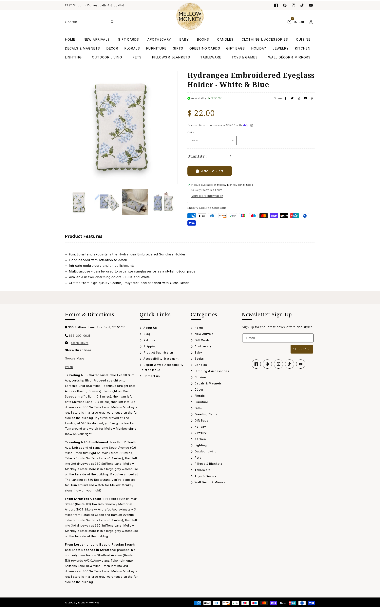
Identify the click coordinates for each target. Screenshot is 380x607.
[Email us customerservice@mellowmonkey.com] (305, 98)
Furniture (201, 402)
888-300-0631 (79, 335)
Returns (149, 340)
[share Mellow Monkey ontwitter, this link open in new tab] (292, 98)
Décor (198, 389)
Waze (69, 367)
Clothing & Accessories (211, 371)
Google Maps (75, 358)
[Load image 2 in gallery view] (107, 202)
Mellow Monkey (89, 602)
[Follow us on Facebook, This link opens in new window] (276, 5)
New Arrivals (203, 334)
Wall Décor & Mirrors (209, 482)
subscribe (302, 349)
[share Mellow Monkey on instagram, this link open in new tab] (299, 98)
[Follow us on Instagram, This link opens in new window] (293, 5)
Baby (198, 352)
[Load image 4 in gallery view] (163, 202)
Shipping (150, 346)
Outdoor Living (205, 451)
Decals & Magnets (208, 383)
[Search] (112, 21)
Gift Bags (201, 420)
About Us (150, 327)
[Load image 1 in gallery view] (79, 202)
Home (198, 327)
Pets (197, 457)
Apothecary (203, 346)
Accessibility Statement (161, 358)
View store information (207, 195)
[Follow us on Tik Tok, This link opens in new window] (302, 5)
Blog (146, 334)
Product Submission (158, 352)
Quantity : (197, 156)
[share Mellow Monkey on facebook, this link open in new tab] (286, 98)
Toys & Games (205, 476)
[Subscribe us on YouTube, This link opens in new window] (300, 364)
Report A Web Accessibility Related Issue (161, 367)
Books (199, 358)
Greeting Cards (205, 414)
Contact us (151, 376)
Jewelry (200, 432)
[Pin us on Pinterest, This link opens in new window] (284, 5)
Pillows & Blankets (208, 463)
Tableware (202, 470)
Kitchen (200, 439)
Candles (200, 364)
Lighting (200, 445)
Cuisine (200, 377)
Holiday (200, 426)
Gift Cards (202, 340)
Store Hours (79, 342)
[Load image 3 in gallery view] (135, 202)
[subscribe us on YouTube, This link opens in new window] (311, 5)
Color (191, 132)
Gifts (198, 408)
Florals (199, 395)
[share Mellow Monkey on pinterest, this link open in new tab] (312, 98)
